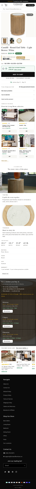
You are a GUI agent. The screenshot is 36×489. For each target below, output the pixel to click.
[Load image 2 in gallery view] (12, 41)
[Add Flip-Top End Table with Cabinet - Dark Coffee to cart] (29, 359)
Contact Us (6, 387)
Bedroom (5, 428)
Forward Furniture (19, 485)
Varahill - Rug (22, 125)
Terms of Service (8, 399)
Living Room (6, 424)
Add (9, 131)
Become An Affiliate (8, 410)
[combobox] (18, 9)
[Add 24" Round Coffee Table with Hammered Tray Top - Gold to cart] (13, 359)
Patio (4, 439)
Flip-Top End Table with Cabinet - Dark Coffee (23, 365)
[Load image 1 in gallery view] (5, 41)
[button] (2, 5)
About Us (6, 384)
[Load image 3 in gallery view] (19, 41)
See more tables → (22, 348)
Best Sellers (6, 420)
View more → (5, 160)
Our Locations (7, 443)
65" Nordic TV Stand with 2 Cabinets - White (9, 151)
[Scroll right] (33, 362)
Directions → (8, 311)
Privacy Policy (7, 395)
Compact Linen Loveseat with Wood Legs (8, 126)
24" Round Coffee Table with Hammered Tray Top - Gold (8, 368)
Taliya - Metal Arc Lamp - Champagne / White (25, 151)
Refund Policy (7, 391)
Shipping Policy (7, 402)
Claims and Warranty (9, 406)
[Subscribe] (24, 466)
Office (5, 435)
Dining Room (7, 432)
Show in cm (5, 273)
